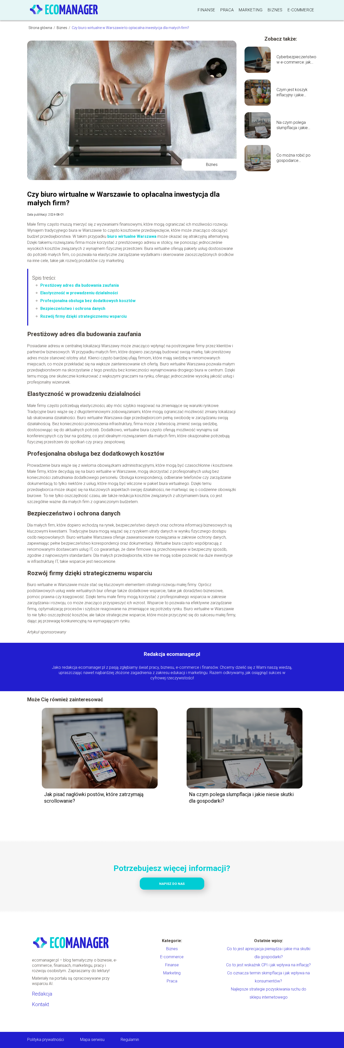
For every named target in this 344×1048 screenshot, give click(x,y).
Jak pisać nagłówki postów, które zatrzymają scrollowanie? (94, 797)
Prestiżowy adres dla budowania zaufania (79, 285)
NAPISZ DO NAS (172, 884)
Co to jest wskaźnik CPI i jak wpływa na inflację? (268, 965)
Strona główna (40, 28)
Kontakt (40, 1004)
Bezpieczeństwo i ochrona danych (72, 308)
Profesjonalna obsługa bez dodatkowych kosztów (87, 300)
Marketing (250, 10)
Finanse (206, 10)
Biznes (275, 10)
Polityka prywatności (45, 1039)
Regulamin (130, 1039)
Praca (227, 10)
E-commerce (301, 10)
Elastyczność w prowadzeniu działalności (79, 292)
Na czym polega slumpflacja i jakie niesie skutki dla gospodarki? (292, 125)
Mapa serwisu (92, 1039)
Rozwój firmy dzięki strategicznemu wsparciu (83, 316)
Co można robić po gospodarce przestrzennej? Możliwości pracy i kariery (294, 158)
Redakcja (42, 994)
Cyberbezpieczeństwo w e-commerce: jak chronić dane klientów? (297, 59)
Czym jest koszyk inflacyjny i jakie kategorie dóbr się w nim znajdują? (295, 92)
